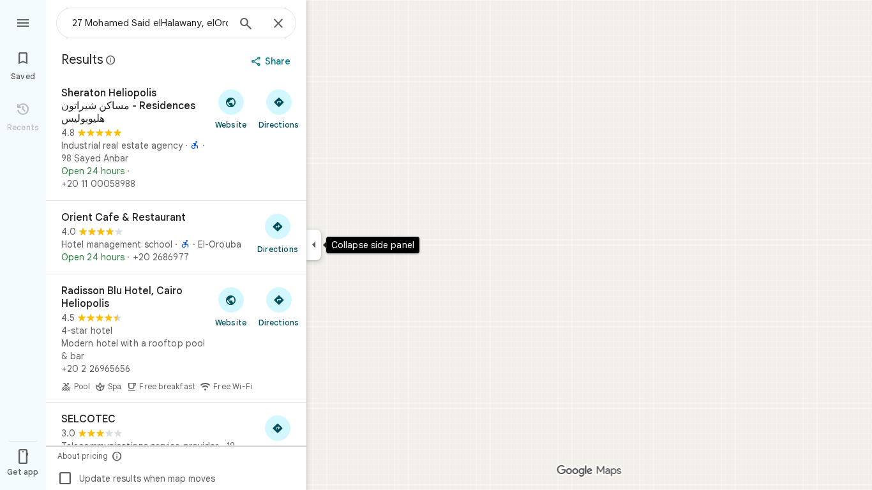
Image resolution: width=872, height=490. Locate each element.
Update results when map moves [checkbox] (136, 478)
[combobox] (150, 23)
